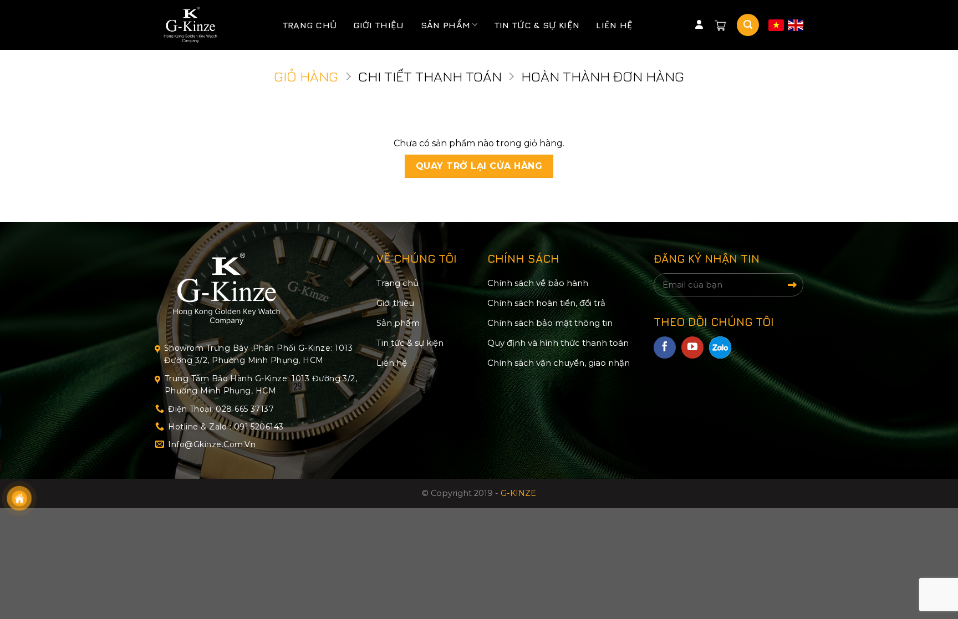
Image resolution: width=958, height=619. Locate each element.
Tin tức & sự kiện (537, 25)
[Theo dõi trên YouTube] (692, 347)
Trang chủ (310, 25)
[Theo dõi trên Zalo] (720, 347)
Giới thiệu (378, 25)
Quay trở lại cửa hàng (479, 166)
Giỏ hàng (306, 76)
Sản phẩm (446, 25)
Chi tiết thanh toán (430, 76)
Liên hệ (614, 25)
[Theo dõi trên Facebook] (665, 347)
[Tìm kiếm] (748, 25)
